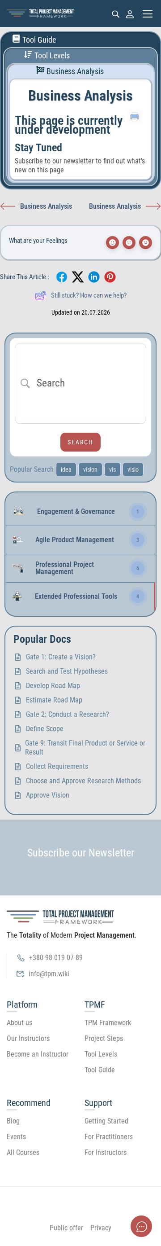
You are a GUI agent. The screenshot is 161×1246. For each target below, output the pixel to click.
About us (19, 1022)
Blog (13, 1121)
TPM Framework (108, 1022)
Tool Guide (39, 39)
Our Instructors (28, 1038)
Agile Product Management (74, 540)
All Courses (23, 1152)
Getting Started (106, 1121)
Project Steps (104, 1038)
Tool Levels (52, 55)
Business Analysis (75, 71)
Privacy (100, 1228)
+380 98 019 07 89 (56, 957)
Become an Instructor (37, 1054)
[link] (80, 512)
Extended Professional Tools (76, 596)
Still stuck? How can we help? (89, 295)
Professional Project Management (64, 568)
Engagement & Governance (76, 511)
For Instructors (106, 1152)
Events (16, 1136)
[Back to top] (80, 1193)
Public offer (66, 1228)
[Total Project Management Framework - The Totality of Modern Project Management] (40, 14)
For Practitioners (109, 1136)
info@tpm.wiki (49, 974)
